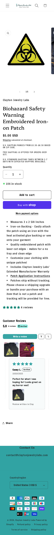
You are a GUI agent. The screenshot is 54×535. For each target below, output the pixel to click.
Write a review (20, 336)
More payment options (27, 213)
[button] (7, 5)
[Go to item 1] (11, 350)
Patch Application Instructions (30, 276)
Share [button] (9, 423)
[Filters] (41, 336)
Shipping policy (38, 529)
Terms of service (19, 529)
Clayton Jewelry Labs (25, 520)
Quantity (7, 167)
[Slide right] (34, 92)
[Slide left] (20, 92)
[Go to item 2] (27, 350)
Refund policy (24, 524)
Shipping (7, 140)
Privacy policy (41, 524)
